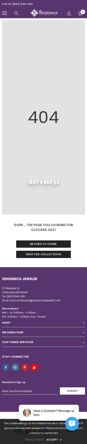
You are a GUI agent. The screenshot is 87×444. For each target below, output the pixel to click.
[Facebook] (5, 367)
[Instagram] (15, 367)
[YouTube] (34, 367)
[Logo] (44, 13)
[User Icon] (69, 13)
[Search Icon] (16, 13)
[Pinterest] (24, 367)
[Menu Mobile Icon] (4, 13)
